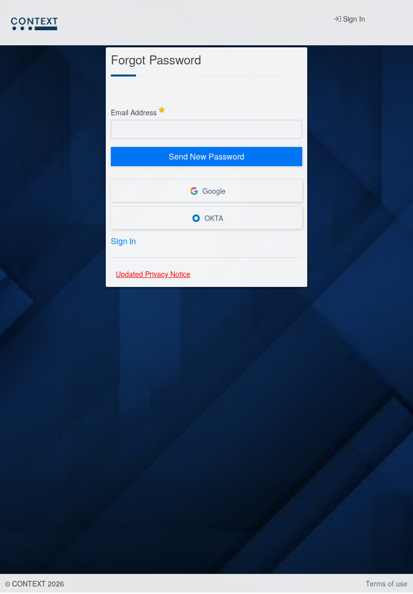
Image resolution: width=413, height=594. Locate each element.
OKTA (212, 218)
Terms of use (386, 583)
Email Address (138, 111)
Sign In (353, 19)
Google (213, 191)
